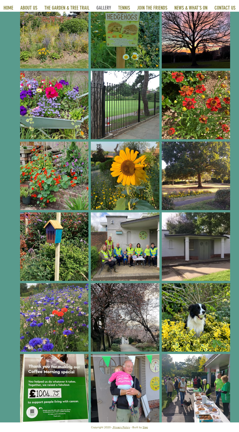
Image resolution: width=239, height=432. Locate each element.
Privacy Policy (121, 427)
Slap (145, 427)
